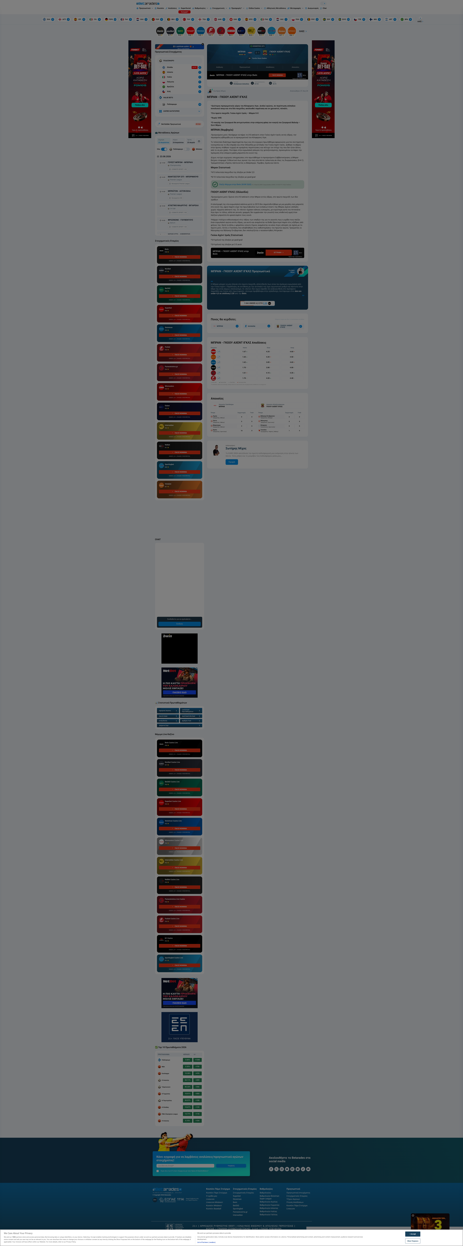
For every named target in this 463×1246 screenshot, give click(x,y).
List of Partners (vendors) (206, 1242)
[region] (231, 1237)
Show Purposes (412, 1241)
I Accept (413, 1234)
